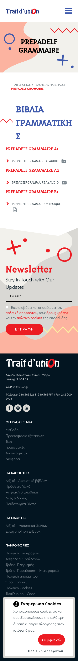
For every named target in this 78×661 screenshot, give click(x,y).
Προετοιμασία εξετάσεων (25, 436)
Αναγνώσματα (16, 453)
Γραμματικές (15, 447)
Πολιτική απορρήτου (22, 576)
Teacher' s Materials (49, 85)
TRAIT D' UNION (21, 85)
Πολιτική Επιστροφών (22, 553)
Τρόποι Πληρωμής (20, 565)
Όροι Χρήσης (16, 582)
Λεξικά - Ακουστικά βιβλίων (26, 481)
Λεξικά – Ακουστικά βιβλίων (26, 525)
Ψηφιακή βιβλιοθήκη (22, 492)
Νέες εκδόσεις (16, 498)
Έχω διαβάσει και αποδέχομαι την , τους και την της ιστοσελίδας (37, 312)
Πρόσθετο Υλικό (18, 486)
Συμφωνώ (51, 640)
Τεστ (9, 441)
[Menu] (68, 11)
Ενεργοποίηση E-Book (23, 531)
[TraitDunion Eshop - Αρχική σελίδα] (22, 11)
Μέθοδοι (12, 430)
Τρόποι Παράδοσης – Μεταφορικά (32, 570)
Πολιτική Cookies (19, 588)
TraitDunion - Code (20, 594)
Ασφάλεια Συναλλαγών (23, 559)
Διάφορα (13, 459)
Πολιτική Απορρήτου (45, 651)
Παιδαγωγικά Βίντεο (21, 504)
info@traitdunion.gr (17, 387)
